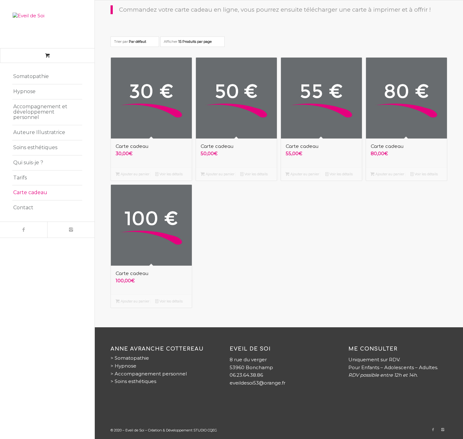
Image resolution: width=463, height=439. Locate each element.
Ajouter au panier (134, 174)
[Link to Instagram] (70, 230)
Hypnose (125, 366)
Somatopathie (132, 358)
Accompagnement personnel (151, 374)
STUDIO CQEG (205, 430)
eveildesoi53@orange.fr (257, 383)
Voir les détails (170, 174)
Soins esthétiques (135, 381)
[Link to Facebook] (23, 230)
